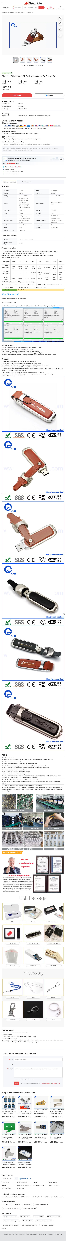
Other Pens (17, 1204)
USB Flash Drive (21, 1182)
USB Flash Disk (29, 12)
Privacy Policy (58, 1234)
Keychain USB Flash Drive (41, 1204)
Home (3, 12)
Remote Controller (53, 1185)
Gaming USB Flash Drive (29, 1208)
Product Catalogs (26, 1178)
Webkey (4, 1185)
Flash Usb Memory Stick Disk (44, 1221)
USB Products (6, 1204)
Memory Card (52, 1182)
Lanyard (35, 1182)
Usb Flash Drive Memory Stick (11, 1225)
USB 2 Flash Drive (25, 1217)
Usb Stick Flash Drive (27, 1221)
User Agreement (42, 1234)
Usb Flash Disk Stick (38, 1217)
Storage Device (20, 12)
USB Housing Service (38, 1185)
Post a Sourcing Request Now (51, 1083)
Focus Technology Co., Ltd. (21, 1234)
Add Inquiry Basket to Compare (33, 65)
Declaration (50, 1234)
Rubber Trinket (5, 1182)
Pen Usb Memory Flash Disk (29, 1225)
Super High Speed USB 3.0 (24, 1185)
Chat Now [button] (50, 95)
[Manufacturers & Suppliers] (33, 3)
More (3, 1228)
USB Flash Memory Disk (53, 1217)
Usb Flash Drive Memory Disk (10, 1221)
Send (16, 1083)
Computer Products (11, 12)
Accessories (20, 1188)
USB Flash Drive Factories (10, 1217)
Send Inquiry (17, 95)
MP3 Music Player (6, 1188)
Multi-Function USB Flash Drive (11, 1208)
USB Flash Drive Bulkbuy (47, 1225)
